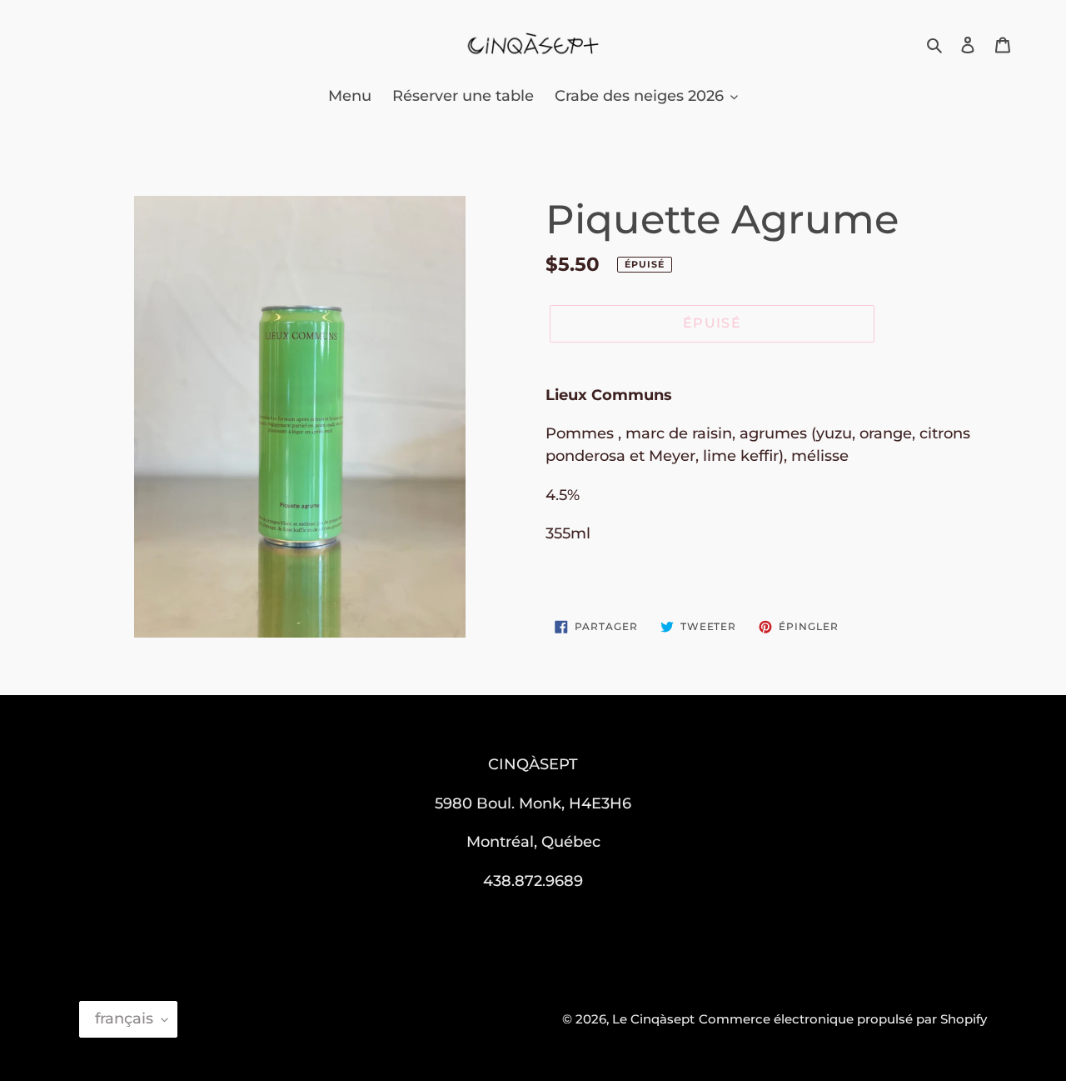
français (124, 1018)
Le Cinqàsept (653, 1019)
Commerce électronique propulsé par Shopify (843, 1019)
